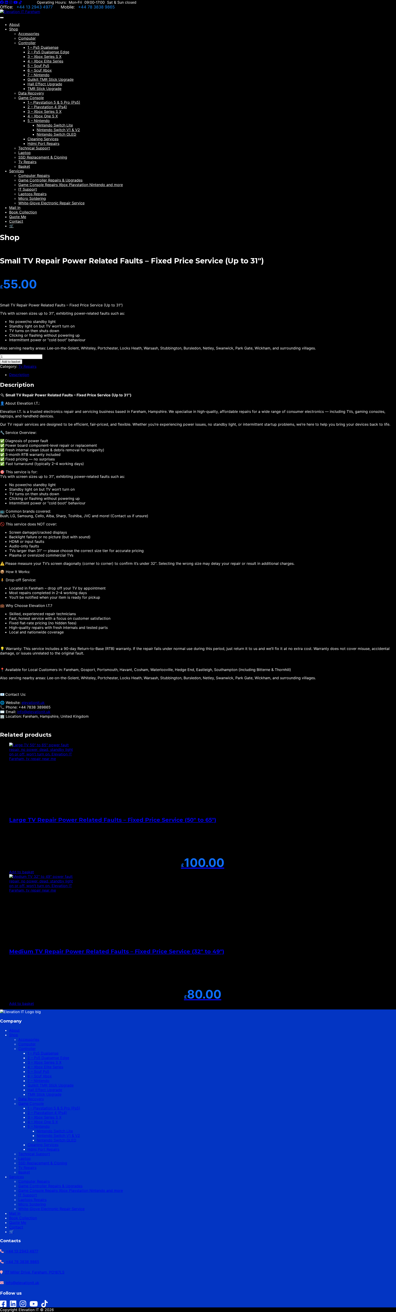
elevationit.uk (33, 702)
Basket (24, 166)
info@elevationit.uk (33, 711)
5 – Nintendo (39, 120)
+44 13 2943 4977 (35, 7)
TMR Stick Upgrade (44, 88)
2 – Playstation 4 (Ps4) (47, 107)
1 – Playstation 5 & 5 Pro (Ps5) (54, 102)
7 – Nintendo (39, 75)
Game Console (31, 97)
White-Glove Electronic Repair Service (51, 203)
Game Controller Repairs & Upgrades (50, 180)
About (14, 24)
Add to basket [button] (21, 872)
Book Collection (23, 212)
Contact (16, 221)
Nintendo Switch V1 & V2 (58, 129)
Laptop (24, 152)
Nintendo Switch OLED (56, 134)
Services (16, 171)
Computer (27, 38)
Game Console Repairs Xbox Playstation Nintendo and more (70, 184)
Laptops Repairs (32, 194)
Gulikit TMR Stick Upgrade (51, 79)
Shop (13, 29)
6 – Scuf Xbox (40, 70)
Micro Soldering (32, 198)
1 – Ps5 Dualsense (43, 47)
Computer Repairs (34, 175)
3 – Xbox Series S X (44, 56)
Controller (27, 43)
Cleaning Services (43, 139)
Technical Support (34, 148)
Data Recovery (31, 93)
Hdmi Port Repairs (43, 143)
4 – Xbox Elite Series (45, 61)
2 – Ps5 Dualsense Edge (48, 52)
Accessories (28, 33)
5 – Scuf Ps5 (38, 65)
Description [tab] (19, 374)
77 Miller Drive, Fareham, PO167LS (34, 1272)
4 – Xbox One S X (43, 116)
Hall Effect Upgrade (45, 84)
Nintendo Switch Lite (55, 125)
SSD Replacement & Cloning (42, 157)
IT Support (27, 189)
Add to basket (11, 361)
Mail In (14, 207)
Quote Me (17, 216)
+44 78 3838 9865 (96, 7)
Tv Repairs (27, 162)
